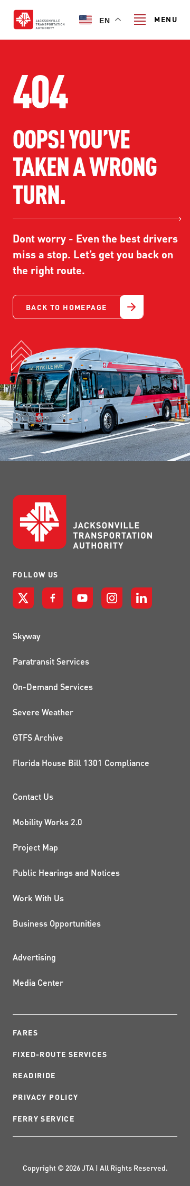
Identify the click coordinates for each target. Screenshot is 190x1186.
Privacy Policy (46, 1096)
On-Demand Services (53, 686)
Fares (25, 1032)
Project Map (35, 847)
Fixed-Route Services (60, 1054)
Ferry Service (43, 1118)
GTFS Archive (38, 737)
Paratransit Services (51, 661)
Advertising (34, 957)
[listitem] (23, 598)
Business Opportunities (57, 923)
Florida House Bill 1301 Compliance (81, 762)
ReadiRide (34, 1075)
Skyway (26, 635)
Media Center (38, 982)
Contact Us (33, 796)
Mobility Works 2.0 (47, 821)
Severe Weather (43, 711)
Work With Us (38, 897)
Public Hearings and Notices (66, 872)
